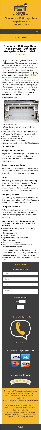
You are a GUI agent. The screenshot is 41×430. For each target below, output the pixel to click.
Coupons (16, 410)
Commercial (31, 407)
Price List (24, 412)
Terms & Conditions (12, 412)
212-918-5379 (20, 15)
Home (17, 37)
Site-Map (32, 412)
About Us (14, 407)
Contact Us (24, 410)
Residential (22, 407)
